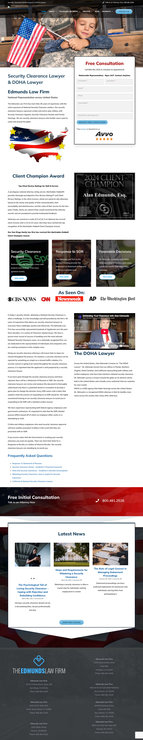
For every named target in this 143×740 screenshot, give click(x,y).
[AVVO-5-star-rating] (105, 132)
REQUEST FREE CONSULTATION (92, 122)
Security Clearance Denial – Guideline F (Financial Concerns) (37, 467)
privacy (83, 129)
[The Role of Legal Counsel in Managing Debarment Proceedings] (110, 554)
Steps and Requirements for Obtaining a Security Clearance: (71, 573)
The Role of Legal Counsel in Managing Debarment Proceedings (110, 572)
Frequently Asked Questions (30, 456)
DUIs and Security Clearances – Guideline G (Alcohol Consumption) (39, 470)
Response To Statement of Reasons (27, 463)
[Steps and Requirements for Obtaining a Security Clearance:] (71, 554)
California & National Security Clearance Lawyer (32, 481)
